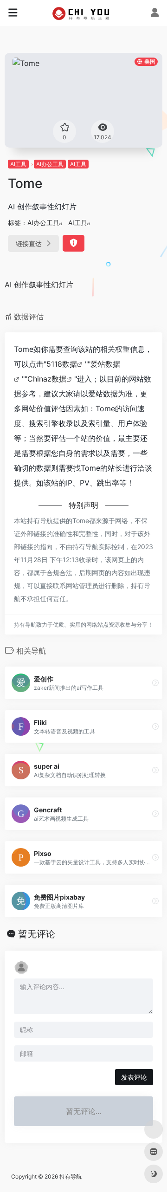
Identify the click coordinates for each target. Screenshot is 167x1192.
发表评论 (134, 1077)
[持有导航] (83, 13)
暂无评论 (36, 933)
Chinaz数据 (46, 378)
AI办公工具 (50, 164)
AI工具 (18, 164)
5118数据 (61, 364)
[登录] (155, 13)
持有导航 (70, 1176)
